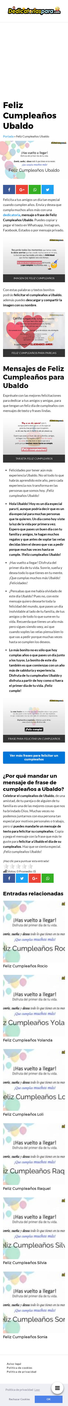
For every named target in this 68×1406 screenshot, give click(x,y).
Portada (8, 136)
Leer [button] (37, 1389)
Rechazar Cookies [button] (19, 1399)
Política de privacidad (21, 1371)
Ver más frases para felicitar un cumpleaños (34, 757)
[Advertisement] (34, 58)
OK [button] (49, 1399)
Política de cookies (19, 1367)
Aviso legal (14, 1363)
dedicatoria (11, 215)
